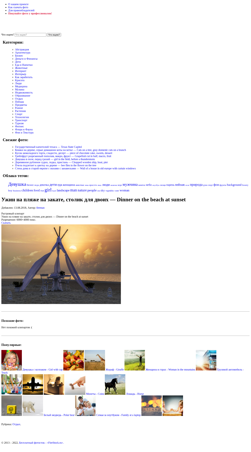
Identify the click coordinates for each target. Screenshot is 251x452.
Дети (18, 61)
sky (103, 190)
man (73, 190)
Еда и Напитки (24, 64)
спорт (210, 185)
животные (80, 185)
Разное (19, 107)
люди (106, 184)
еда (60, 184)
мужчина (130, 184)
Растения (20, 111)
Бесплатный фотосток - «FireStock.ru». (41, 442)
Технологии (22, 117)
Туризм (19, 123)
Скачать (6, 222)
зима (87, 185)
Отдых (19, 98)
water (117, 191)
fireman (40, 207)
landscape (63, 190)
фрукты (223, 185)
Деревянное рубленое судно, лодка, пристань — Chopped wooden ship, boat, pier (61, 162)
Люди (18, 83)
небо (149, 184)
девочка (44, 184)
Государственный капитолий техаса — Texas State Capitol (48, 146)
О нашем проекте (18, 4)
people (92, 190)
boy (10, 190)
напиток (141, 185)
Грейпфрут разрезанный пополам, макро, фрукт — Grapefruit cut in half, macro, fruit (63, 156)
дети (53, 185)
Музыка (19, 89)
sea (98, 191)
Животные (21, 67)
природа (196, 185)
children (27, 190)
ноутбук (155, 185)
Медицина (21, 86)
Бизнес (19, 55)
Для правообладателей (21, 10)
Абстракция (22, 49)
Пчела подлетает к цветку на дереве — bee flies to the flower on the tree (55, 165)
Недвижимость (24, 92)
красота (93, 185)
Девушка (17, 184)
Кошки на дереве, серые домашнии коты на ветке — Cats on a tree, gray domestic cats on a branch (70, 150)
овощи (163, 185)
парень (170, 184)
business (17, 190)
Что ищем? (7, 34)
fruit (42, 191)
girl (48, 189)
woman (124, 190)
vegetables (110, 191)
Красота (19, 80)
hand (54, 191)
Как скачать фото (18, 7)
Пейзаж (19, 101)
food (37, 190)
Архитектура (22, 52)
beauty (245, 185)
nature (82, 190)
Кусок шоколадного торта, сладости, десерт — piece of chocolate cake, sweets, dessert (63, 153)
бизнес (30, 185)
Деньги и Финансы (26, 58)
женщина (69, 184)
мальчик (113, 185)
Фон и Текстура (24, 132)
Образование (22, 95)
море (120, 185)
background (234, 184)
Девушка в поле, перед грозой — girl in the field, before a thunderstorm (55, 159)
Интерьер (20, 74)
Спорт (18, 114)
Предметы (21, 104)
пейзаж (180, 184)
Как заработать (23, 77)
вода (36, 185)
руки (205, 185)
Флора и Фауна (24, 129)
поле (187, 185)
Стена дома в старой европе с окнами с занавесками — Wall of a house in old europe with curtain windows (75, 168)
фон (216, 184)
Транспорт (21, 120)
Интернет (20, 71)
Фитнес (19, 126)
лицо (99, 185)
